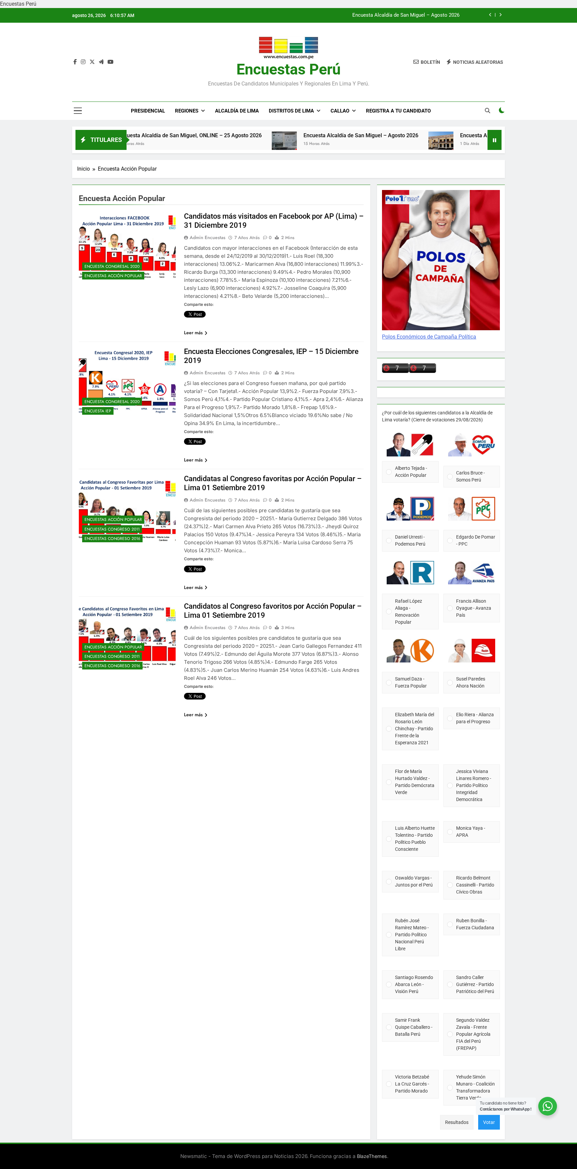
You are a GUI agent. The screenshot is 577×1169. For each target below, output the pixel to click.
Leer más (193, 332)
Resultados (456, 1122)
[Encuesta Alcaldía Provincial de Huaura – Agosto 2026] (400, 144)
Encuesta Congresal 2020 (112, 266)
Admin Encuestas (207, 237)
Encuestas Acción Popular (113, 276)
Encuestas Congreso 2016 (112, 539)
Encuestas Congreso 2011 (112, 529)
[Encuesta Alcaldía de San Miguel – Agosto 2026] (243, 144)
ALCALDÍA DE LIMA (237, 111)
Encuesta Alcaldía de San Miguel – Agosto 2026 (405, 15)
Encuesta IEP (97, 411)
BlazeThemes (372, 1156)
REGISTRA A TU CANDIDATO (398, 111)
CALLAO (340, 111)
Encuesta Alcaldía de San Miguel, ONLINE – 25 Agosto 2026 (149, 135)
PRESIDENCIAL (148, 111)
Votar (489, 1122)
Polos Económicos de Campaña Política (429, 337)
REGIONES (186, 111)
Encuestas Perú (288, 69)
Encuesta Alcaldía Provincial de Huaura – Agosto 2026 (484, 135)
